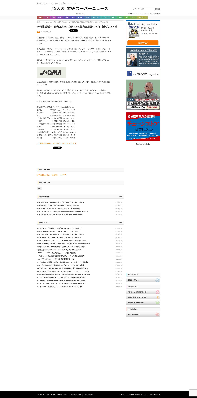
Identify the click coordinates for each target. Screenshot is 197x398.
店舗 (72, 17)
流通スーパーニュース (44, 22)
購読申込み (143, 43)
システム (95, 17)
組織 (40, 17)
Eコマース (105, 17)
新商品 (80, 17)
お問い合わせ (88, 394)
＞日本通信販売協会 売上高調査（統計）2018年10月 (56, 143)
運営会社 (41, 394)
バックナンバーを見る (150, 33)
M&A (66, 17)
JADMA (63, 175)
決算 (59, 17)
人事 (46, 17)
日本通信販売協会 (43, 175)
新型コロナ (142, 17)
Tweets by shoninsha (143, 144)
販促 (87, 17)
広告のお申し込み (75, 394)
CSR (133, 17)
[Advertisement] (80, 160)
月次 (126, 17)
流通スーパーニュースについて (56, 394)
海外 (120, 17)
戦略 (53, 17)
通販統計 (55, 175)
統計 (113, 17)
